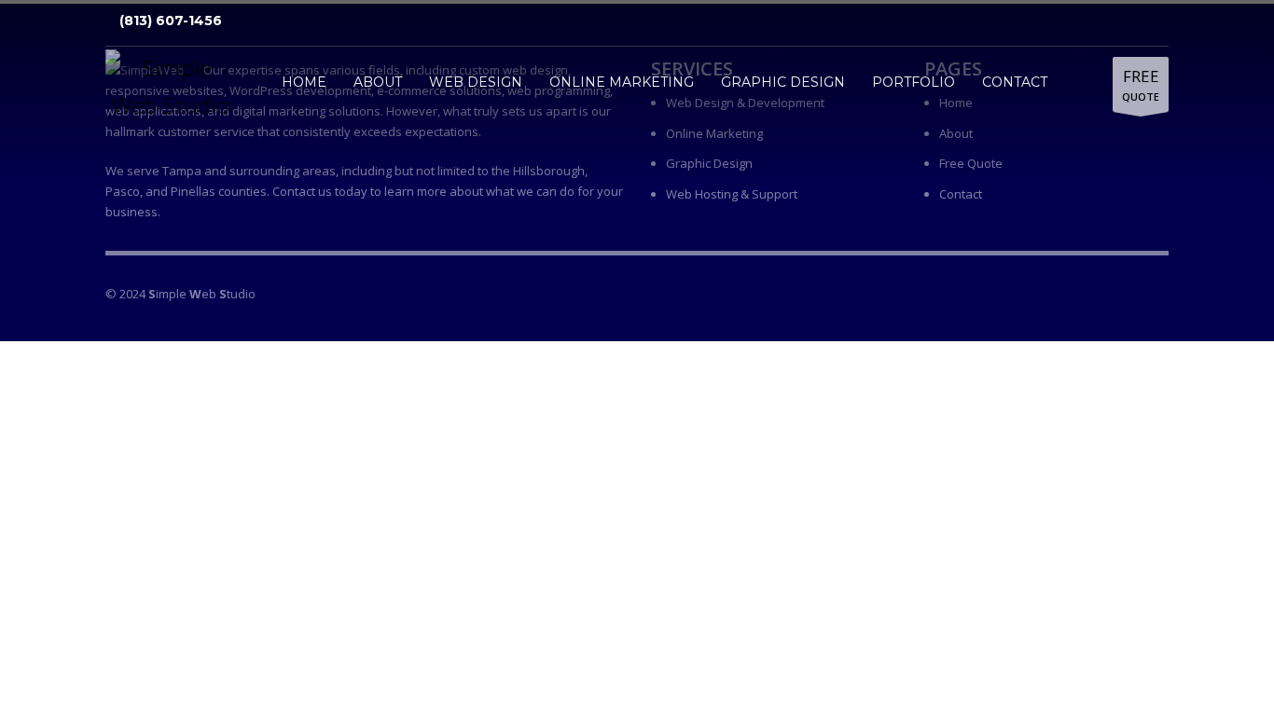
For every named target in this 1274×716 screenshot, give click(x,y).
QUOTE (1140, 84)
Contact (960, 194)
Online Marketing (714, 133)
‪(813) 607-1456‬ (169, 20)
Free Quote (971, 163)
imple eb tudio (202, 293)
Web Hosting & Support (731, 194)
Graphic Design (709, 163)
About (956, 133)
